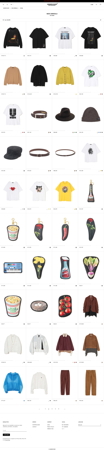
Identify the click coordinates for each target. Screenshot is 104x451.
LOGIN (92, 4)
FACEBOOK (65, 426)
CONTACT (34, 426)
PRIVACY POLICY (50, 426)
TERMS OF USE (50, 428)
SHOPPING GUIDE (36, 424)
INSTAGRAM (65, 424)
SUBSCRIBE (6, 434)
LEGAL (48, 424)
